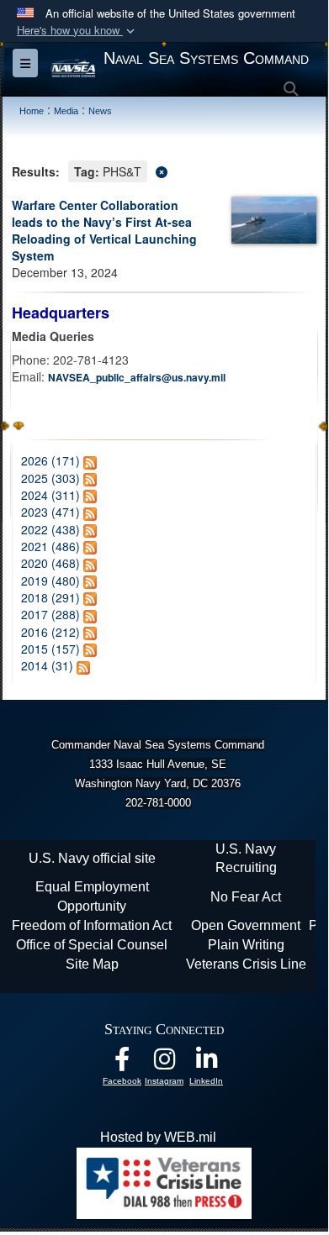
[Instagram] (164, 1063)
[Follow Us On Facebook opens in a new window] (122, 1063)
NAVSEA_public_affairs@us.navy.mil (137, 377)
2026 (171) (50, 460)
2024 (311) (50, 494)
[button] (77, 30)
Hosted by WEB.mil (158, 1137)
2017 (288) (50, 614)
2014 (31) (47, 665)
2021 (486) (50, 546)
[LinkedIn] (206, 1063)
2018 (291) (50, 597)
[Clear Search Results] (164, 170)
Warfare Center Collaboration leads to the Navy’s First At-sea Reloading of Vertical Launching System (104, 230)
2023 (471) (50, 511)
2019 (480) (50, 580)
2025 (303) (50, 478)
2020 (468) (50, 562)
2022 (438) (50, 529)
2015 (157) (50, 648)
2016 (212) (50, 631)
